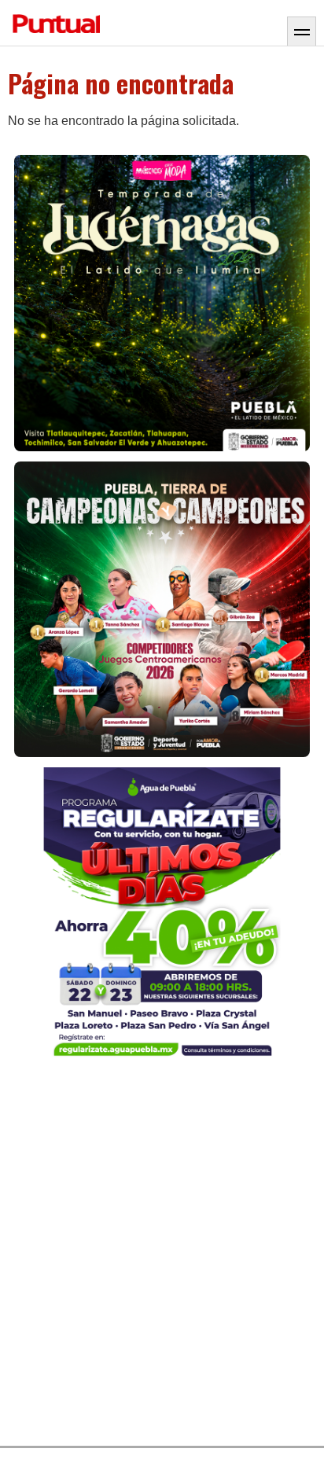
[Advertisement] (162, 1255)
